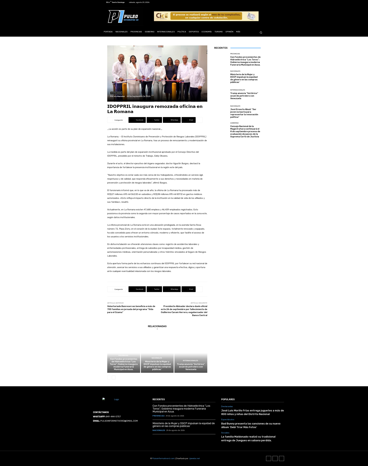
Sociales (225, 433)
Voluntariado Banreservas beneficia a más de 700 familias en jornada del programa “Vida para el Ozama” (131, 309)
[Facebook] (252, 2)
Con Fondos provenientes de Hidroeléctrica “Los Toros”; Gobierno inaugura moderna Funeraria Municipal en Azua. (124, 364)
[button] (260, 32)
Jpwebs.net (194, 458)
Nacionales (157, 358)
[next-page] (113, 377)
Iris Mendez (119, 96)
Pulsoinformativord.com (163, 458)
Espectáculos (227, 419)
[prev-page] (109, 377)
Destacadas (116, 93)
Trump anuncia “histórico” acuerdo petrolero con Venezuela (191, 367)
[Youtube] (262, 2)
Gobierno (234, 123)
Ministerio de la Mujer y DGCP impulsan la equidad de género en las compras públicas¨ (157, 365)
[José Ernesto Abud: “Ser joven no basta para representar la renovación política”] (221, 112)
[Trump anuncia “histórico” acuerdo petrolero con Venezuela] (190, 353)
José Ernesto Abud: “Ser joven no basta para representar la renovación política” (244, 113)
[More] (200, 120)
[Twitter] (259, 2)
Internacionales (190, 360)
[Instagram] (255, 2)
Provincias (123, 355)
